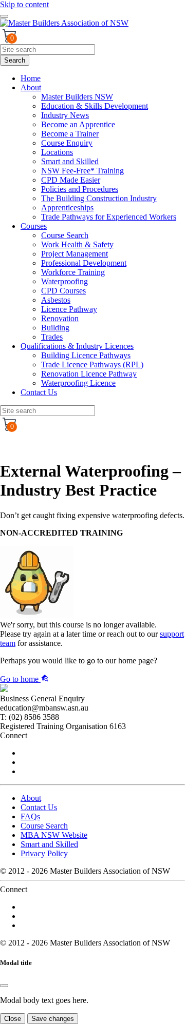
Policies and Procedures (79, 189)
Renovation (60, 318)
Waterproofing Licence (78, 383)
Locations (57, 152)
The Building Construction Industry (99, 198)
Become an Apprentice (78, 124)
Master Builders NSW (77, 96)
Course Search (64, 235)
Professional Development (83, 263)
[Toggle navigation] (4, 16)
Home (31, 78)
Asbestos (55, 300)
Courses (34, 226)
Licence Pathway (69, 309)
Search (14, 60)
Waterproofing (64, 281)
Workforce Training (73, 272)
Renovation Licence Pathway (89, 373)
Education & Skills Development (94, 106)
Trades (52, 336)
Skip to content (24, 4)
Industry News (65, 115)
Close (12, 1018)
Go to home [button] (20, 679)
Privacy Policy (44, 853)
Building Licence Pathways (86, 355)
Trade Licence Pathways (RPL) (92, 364)
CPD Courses (63, 290)
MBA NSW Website (54, 835)
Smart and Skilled (70, 161)
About (31, 87)
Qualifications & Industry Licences (77, 346)
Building (55, 327)
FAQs (30, 816)
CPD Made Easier (70, 179)
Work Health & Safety (77, 244)
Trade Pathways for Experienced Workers (108, 216)
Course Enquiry (66, 143)
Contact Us (39, 392)
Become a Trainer (70, 133)
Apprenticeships (67, 207)
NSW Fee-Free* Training (82, 170)
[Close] (4, 985)
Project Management (74, 253)
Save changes (52, 1018)
